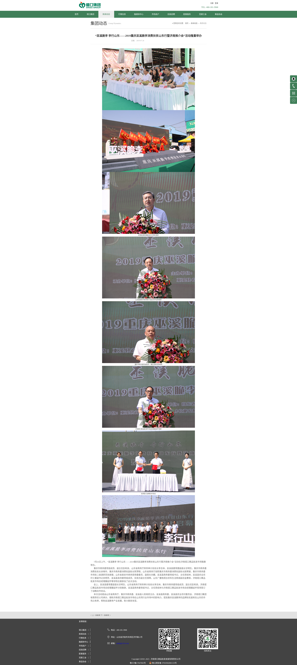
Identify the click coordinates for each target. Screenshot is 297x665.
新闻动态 (194, 23)
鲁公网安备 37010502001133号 (164, 663)
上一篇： (95, 615)
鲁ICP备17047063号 (138, 663)
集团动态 (203, 23)
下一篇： (106, 615)
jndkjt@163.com (122, 643)
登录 (216, 3)
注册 (211, 3)
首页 (76, 14)
